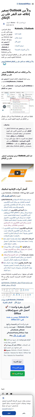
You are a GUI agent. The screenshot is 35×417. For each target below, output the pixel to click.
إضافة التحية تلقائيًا (10, 220)
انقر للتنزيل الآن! (10, 196)
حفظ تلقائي (12, 241)
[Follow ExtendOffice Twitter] (7, 391)
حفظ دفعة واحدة (16, 239)
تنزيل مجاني (18, 38)
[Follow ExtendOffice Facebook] (3, 391)
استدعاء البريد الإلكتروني (11, 228)
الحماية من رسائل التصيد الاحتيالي (20, 257)
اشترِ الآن (17, 42)
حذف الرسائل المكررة (15, 233)
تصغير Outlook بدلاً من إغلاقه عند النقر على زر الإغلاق (17, 61)
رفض (23, 413)
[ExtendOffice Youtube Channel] (11, 391)
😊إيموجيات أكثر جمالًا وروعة (13, 247)
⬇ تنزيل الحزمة (17, 365)
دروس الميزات (19, 46)
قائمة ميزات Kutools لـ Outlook (12, 297)
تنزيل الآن (17, 300)
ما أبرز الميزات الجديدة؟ (22, 49)
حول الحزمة (18, 359)
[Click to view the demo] (3, 64)
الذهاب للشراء (7, 300)
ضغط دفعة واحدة (22, 241)
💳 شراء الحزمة (17, 371)
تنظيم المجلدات (8, 236)
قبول (9, 413)
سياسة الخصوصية (6, 408)
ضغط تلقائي (7, 244)
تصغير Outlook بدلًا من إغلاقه (13, 252)
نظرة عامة (18, 34)
